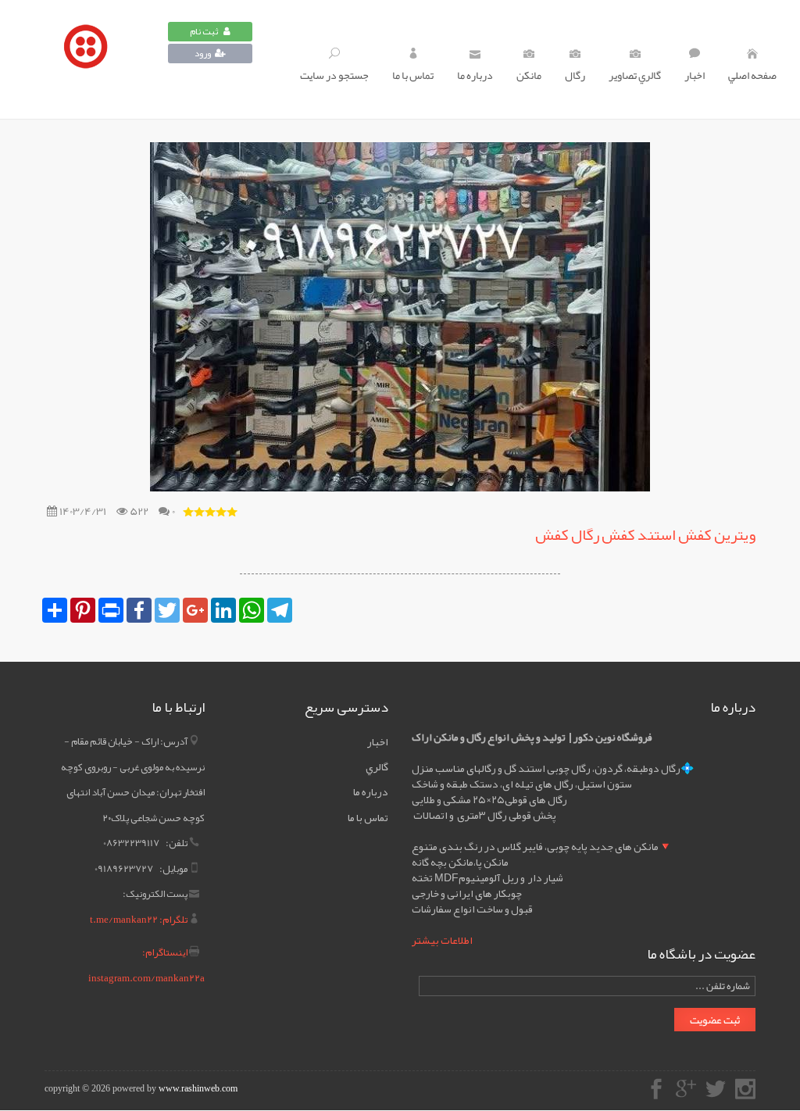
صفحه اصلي (752, 75)
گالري (377, 766)
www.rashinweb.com (198, 1088)
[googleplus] (686, 1090)
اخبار (694, 75)
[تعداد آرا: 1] (188, 511)
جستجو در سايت (334, 75)
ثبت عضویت (715, 1020)
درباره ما (475, 75)
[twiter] (715, 1090)
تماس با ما (413, 75)
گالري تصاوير (635, 75)
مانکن (528, 75)
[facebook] (656, 1090)
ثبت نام (205, 31)
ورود (203, 53)
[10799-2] (90, 59)
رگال (575, 75)
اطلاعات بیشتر (442, 940)
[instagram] (745, 1090)
